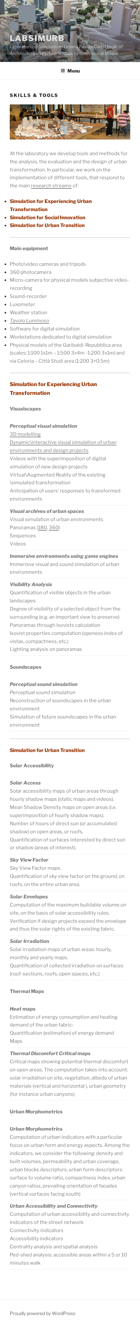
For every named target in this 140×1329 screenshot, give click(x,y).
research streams (51, 186)
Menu (73, 71)
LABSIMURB (37, 38)
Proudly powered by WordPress (42, 1313)
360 (54, 527)
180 (42, 527)
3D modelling (25, 434)
